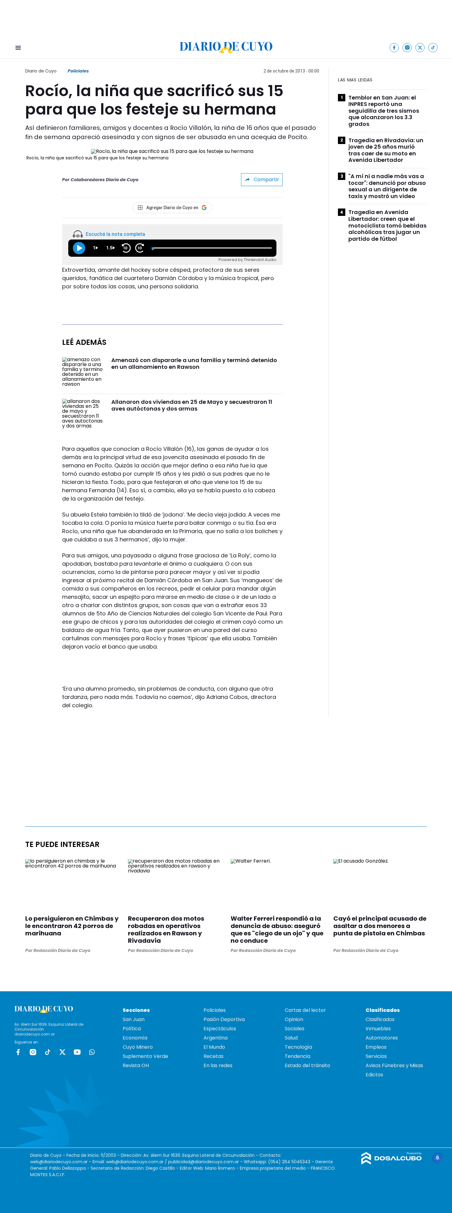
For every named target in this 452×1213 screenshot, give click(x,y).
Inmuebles (378, 1028)
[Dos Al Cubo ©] (391, 1162)
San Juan (134, 1019)
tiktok (47, 1052)
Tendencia (297, 1056)
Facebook (18, 1052)
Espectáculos (220, 1028)
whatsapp (92, 1052)
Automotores (382, 1037)
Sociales (294, 1028)
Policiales (78, 71)
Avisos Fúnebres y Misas (394, 1065)
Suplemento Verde (145, 1056)
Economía (135, 1037)
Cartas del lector (305, 1010)
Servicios (376, 1056)
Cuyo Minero (138, 1047)
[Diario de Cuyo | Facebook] (394, 47)
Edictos (374, 1074)
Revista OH (136, 1065)
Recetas (214, 1056)
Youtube (77, 1052)
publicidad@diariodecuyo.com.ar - (206, 1162)
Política (132, 1028)
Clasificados (380, 1019)
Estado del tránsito (307, 1065)
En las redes (218, 1065)
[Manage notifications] (437, 1158)
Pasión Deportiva (224, 1019)
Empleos (376, 1047)
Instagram (33, 1052)
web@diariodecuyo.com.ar (59, 1162)
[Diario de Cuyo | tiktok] (433, 47)
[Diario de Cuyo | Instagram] (407, 47)
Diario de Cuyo (41, 71)
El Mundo (214, 1047)
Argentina (216, 1037)
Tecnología (298, 1047)
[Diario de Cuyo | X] (420, 47)
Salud (291, 1037)
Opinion (294, 1019)
